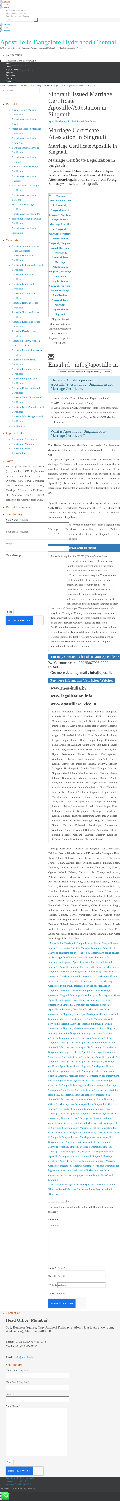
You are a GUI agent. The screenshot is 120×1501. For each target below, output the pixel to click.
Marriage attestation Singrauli (64, 1033)
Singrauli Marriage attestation (85, 1146)
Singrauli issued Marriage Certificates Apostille (87, 1137)
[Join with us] (5, 7)
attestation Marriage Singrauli (64, 976)
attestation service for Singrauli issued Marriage (84, 990)
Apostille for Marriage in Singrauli (68, 943)
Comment (53, 1219)
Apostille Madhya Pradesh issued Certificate (18, 85)
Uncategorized (19, 425)
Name (52, 1267)
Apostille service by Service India (20, 1478)
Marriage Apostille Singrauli (85, 1023)
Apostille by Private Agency (17, 16)
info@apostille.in (24, 1357)
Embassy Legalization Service (18, 1481)
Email (52, 1276)
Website (52, 1285)
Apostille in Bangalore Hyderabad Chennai (58, 42)
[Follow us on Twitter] (4, 4)
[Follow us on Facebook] (5, 1)
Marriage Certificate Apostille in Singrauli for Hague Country (84, 372)
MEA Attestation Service (16, 10)
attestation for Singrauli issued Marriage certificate (86, 971)
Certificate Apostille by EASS (18, 1484)
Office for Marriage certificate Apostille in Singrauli (76, 1104)
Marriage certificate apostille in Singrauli (81, 1061)
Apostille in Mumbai (23, 443)
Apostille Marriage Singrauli (86, 947)
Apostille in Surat (21, 448)
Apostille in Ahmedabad (24, 439)
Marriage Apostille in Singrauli (75, 1018)
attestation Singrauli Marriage (64, 995)
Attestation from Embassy (16, 13)
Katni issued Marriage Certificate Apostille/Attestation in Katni (82, 1184)
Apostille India (20, 453)
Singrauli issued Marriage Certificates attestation (74, 1142)
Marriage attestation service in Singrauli (95, 1028)
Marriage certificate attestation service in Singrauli (86, 1099)
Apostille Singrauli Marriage (74, 966)
